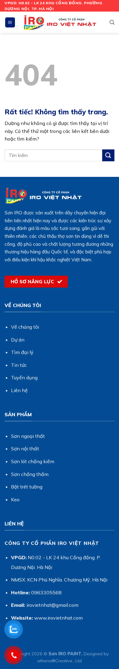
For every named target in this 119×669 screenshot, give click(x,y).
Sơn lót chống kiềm (32, 461)
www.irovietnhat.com (58, 618)
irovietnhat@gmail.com (52, 605)
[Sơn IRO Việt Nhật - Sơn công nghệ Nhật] (59, 22)
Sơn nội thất (25, 448)
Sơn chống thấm (30, 474)
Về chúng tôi (25, 327)
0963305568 (46, 592)
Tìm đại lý (22, 352)
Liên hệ (19, 390)
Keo (15, 499)
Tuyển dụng (24, 377)
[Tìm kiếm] (112, 22)
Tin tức (19, 365)
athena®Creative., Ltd (59, 661)
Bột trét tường (26, 487)
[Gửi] (108, 155)
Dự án (17, 340)
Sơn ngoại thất (28, 436)
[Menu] (10, 22)
